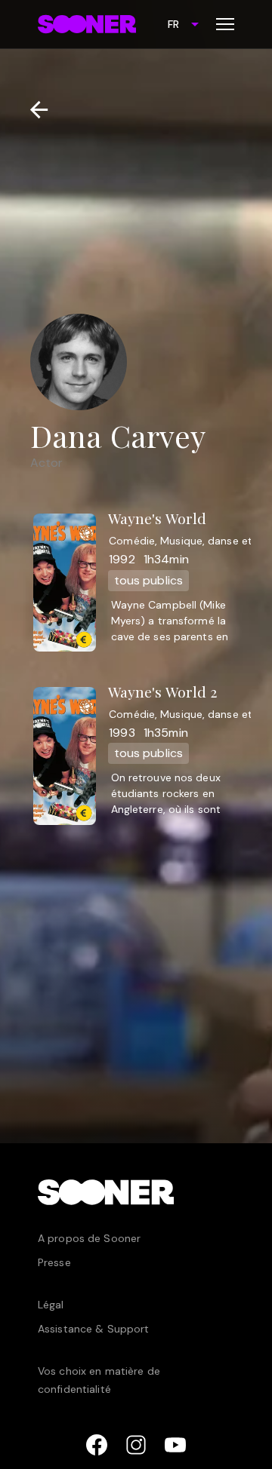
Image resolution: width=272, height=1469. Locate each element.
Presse (54, 1262)
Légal (51, 1304)
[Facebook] (96, 1444)
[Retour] (33, 109)
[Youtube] (175, 1444)
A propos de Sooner (89, 1238)
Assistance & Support (93, 1329)
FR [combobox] (173, 24)
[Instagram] (136, 1444)
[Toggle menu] (225, 24)
